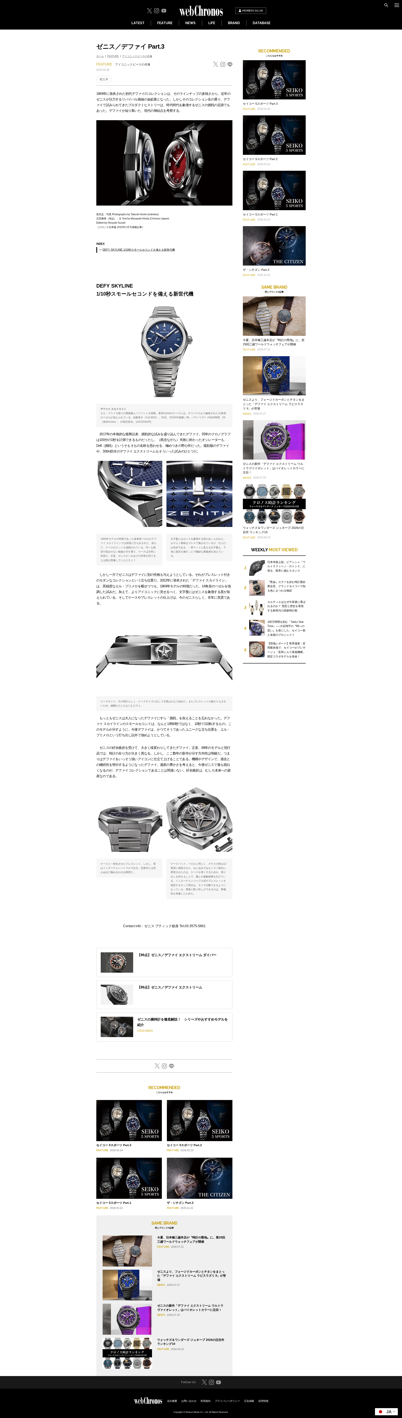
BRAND (234, 23)
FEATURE (165, 23)
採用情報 (263, 1401)
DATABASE (262, 23)
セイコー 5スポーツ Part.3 (113, 1145)
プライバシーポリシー (227, 1401)
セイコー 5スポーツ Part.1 (113, 1202)
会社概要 (172, 1401)
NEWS (190, 23)
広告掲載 (249, 1401)
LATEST (137, 23)
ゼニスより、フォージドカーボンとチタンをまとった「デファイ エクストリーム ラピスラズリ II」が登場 (191, 1275)
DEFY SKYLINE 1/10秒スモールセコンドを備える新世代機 (139, 249)
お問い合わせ (188, 1401)
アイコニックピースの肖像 (137, 56)
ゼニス (103, 79)
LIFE (211, 23)
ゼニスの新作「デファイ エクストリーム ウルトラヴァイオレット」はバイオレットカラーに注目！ (273, 468)
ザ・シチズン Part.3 (180, 1202)
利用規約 (206, 1401)
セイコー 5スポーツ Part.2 (184, 1145)
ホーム (100, 56)
